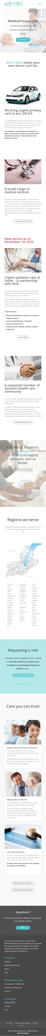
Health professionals (12, 965)
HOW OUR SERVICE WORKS (23, 890)
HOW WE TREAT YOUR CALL (23, 883)
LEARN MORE (23, 337)
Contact (7, 1006)
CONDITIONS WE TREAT (23, 221)
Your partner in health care (14, 984)
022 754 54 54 (23, 40)
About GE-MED (10, 1002)
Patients (7, 962)
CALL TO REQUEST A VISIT (23, 675)
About (7, 969)
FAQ (23, 928)
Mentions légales (23, 1033)
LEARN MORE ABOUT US (23, 422)
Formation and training (13, 987)
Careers (7, 991)
